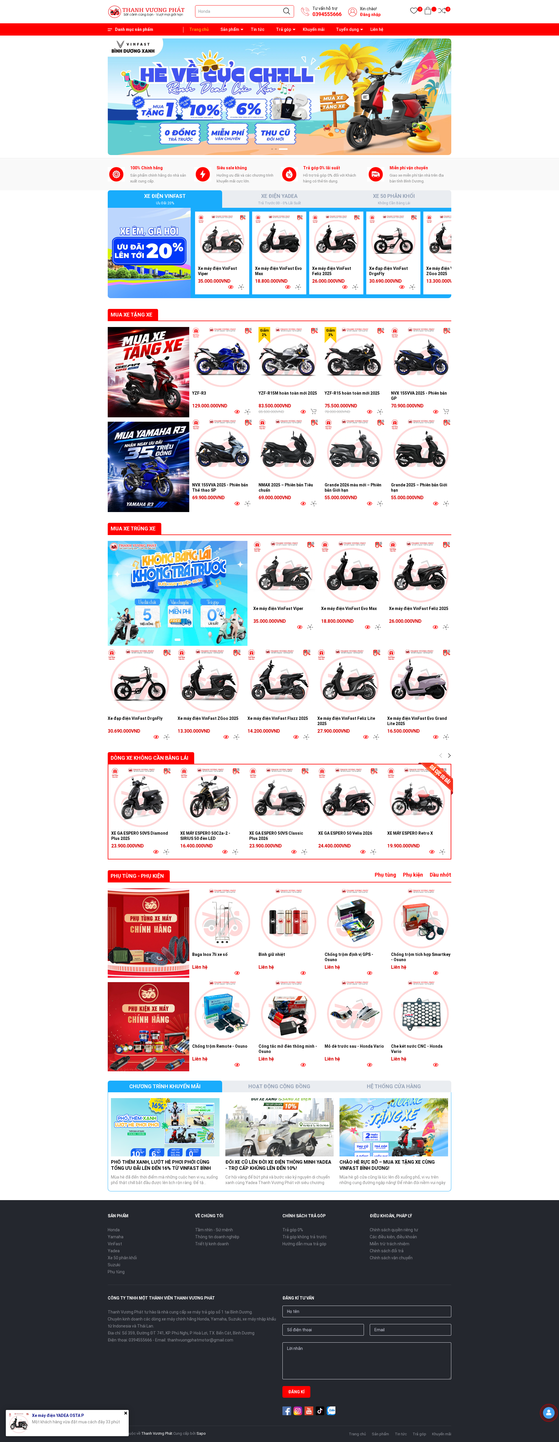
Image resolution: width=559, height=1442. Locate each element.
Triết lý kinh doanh (212, 1243)
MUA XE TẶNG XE (131, 315)
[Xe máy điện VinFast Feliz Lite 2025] (349, 681)
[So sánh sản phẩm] (441, 12)
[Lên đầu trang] (550, 1431)
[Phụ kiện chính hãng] (148, 1027)
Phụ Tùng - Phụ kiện (137, 876)
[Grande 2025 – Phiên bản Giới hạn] (421, 449)
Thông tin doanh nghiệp (217, 1237)
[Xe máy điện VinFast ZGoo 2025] (450, 238)
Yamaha (115, 1237)
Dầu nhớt (440, 875)
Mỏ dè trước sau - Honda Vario (354, 1046)
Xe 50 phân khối (122, 1257)
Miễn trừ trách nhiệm (389, 1243)
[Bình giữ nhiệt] (289, 918)
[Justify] (286, 11)
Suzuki (114, 1264)
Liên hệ (376, 29)
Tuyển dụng (347, 29)
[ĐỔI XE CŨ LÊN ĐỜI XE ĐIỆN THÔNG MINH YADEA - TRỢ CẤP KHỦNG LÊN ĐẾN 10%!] (279, 1127)
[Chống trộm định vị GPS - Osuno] (355, 918)
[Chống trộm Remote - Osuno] (222, 1010)
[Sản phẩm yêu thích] (414, 12)
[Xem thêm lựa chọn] (241, 287)
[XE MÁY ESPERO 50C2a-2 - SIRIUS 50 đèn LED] (210, 797)
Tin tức (257, 29)
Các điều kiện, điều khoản (393, 1237)
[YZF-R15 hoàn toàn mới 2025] (355, 357)
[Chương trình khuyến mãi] (279, 96)
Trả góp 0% (292, 1230)
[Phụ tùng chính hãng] (148, 933)
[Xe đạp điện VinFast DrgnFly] (393, 238)
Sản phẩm (229, 29)
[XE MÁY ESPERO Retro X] (417, 797)
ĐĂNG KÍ (296, 1392)
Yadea (114, 1250)
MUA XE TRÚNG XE (133, 528)
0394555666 (327, 14)
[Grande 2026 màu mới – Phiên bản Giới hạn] (355, 449)
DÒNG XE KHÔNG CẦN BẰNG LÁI (149, 758)
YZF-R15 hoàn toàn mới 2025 (352, 393)
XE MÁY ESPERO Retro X (410, 833)
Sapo (201, 1433)
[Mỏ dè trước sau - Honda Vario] (355, 1010)
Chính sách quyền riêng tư (394, 1230)
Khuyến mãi (313, 29)
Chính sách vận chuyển (391, 1257)
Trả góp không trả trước (304, 1237)
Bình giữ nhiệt (272, 954)
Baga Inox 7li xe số (210, 954)
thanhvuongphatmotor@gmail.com (200, 1340)
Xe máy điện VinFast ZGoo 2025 (208, 718)
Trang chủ (199, 29)
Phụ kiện (413, 875)
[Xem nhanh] (230, 287)
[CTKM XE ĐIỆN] (177, 593)
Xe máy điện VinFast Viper (278, 608)
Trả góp (283, 29)
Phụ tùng (385, 875)
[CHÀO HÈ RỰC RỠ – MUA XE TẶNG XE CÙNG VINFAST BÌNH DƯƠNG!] (393, 1127)
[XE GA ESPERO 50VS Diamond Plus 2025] (141, 797)
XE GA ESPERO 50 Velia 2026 (345, 833)
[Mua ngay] (313, 411)
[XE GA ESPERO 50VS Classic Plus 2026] (279, 797)
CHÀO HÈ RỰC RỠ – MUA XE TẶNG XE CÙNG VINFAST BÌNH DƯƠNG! (387, 1165)
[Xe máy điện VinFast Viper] (222, 238)
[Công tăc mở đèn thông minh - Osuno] (289, 1010)
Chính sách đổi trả (387, 1250)
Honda (114, 1230)
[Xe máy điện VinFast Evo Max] (279, 238)
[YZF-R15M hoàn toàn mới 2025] (289, 357)
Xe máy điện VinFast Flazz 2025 (277, 718)
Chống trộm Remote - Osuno (219, 1046)
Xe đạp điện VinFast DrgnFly (135, 718)
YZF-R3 (199, 393)
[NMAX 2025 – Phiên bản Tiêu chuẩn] (289, 449)
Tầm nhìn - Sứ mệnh (214, 1230)
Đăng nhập (370, 14)
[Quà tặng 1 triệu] (149, 252)
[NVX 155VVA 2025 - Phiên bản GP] (421, 357)
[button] (275, 149)
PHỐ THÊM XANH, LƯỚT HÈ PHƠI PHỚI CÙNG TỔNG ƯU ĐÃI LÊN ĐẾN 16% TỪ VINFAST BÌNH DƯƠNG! (161, 1168)
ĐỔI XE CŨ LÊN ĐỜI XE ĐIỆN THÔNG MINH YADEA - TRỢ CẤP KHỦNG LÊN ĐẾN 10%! (278, 1165)
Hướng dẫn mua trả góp (304, 1243)
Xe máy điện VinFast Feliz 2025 (418, 608)
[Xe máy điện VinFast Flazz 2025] (279, 681)
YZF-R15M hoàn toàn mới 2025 (288, 393)
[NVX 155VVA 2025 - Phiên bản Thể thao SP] (222, 449)
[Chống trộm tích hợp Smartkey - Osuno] (421, 918)
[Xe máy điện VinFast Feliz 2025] (336, 238)
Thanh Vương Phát (156, 1433)
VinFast (115, 1243)
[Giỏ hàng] (427, 12)
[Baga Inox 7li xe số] (222, 918)
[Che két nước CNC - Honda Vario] (421, 1010)
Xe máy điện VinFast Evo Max (349, 608)
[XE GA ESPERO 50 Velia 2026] (348, 797)
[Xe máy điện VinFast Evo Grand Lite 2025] (419, 681)
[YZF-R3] (222, 357)
